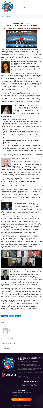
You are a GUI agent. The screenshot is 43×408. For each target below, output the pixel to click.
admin (14, 19)
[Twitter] (28, 385)
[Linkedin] (36, 385)
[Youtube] (24, 385)
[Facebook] (32, 385)
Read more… (20, 247)
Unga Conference (19, 405)
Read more (33, 103)
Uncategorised (20, 19)
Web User (11, 328)
